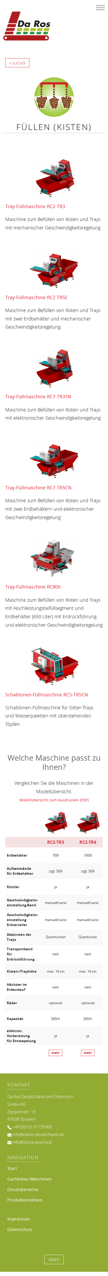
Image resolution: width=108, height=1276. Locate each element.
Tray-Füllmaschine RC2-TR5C (36, 297)
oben (54, 1259)
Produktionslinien (24, 1200)
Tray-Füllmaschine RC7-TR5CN (38, 487)
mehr (55, 1053)
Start (12, 1168)
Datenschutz (19, 1229)
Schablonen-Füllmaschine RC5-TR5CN (46, 694)
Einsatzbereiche (23, 1189)
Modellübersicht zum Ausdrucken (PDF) (54, 799)
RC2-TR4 (87, 842)
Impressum (18, 1219)
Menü (100, 7)
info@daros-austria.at (32, 1142)
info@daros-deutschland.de (38, 1134)
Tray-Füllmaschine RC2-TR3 (35, 206)
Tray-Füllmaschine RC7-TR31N (38, 396)
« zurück (17, 63)
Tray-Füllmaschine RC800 (33, 587)
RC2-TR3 (55, 842)
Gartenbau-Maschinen (29, 1179)
